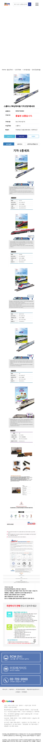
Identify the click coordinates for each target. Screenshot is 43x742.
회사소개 (5, 689)
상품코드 (7, 111)
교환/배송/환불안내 (32, 144)
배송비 (7, 130)
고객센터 (17, 692)
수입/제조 (8, 126)
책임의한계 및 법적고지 (33, 689)
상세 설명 (8, 144)
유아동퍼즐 (26, 70)
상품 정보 (19, 144)
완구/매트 (18, 70)
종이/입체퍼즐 (36, 70)
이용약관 (11, 689)
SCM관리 (24, 692)
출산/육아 (10, 70)
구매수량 (7, 122)
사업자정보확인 (12, 707)
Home (4, 70)
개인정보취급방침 (20, 689)
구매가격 (7, 115)
